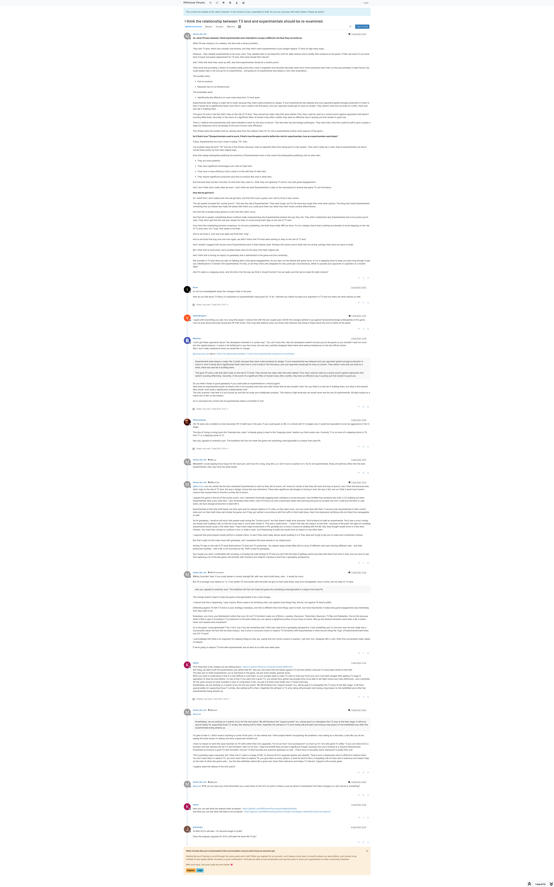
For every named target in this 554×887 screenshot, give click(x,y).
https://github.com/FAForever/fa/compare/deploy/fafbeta (270, 808)
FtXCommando (199, 420)
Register (190, 870)
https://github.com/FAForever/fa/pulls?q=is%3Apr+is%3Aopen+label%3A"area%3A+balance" (287, 811)
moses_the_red (199, 34)
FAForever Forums (194, 2)
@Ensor (213, 460)
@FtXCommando (217, 572)
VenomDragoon (200, 316)
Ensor (195, 287)
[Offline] (188, 289)
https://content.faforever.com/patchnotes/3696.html (267, 667)
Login (200, 870)
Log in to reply (362, 26)
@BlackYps (214, 482)
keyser (196, 663)
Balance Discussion (194, 27)
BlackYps (197, 338)
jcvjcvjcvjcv (198, 827)
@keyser (213, 710)
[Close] (367, 851)
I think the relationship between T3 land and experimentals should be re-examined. (255, 353)
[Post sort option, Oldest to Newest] (350, 27)
